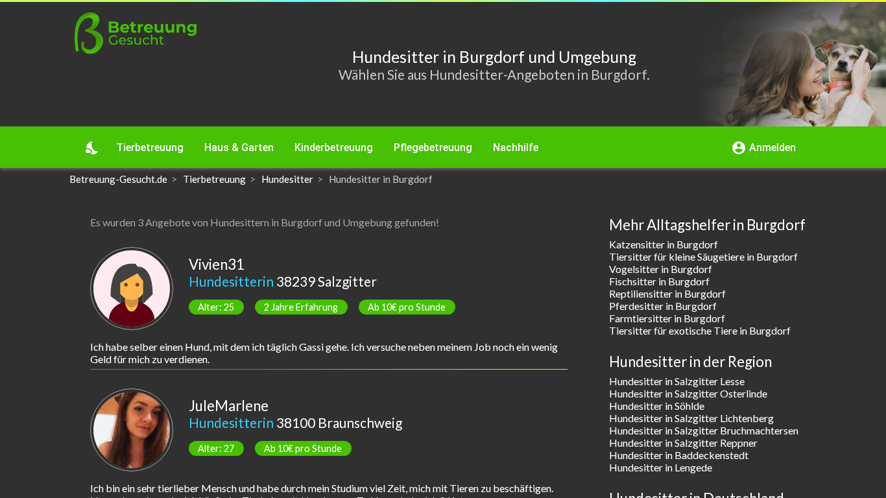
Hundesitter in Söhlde (656, 405)
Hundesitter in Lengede (660, 467)
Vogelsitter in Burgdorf (660, 269)
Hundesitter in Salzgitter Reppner (683, 442)
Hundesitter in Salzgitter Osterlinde (688, 393)
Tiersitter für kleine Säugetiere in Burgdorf (703, 256)
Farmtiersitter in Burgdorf (667, 318)
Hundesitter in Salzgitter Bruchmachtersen (703, 430)
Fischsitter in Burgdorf (659, 281)
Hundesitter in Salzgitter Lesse (677, 381)
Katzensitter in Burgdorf (663, 244)
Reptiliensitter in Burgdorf (667, 293)
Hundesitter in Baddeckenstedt (678, 455)
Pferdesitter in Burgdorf (663, 306)
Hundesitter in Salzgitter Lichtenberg (691, 418)
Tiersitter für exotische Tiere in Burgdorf (700, 330)
